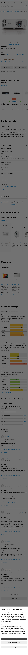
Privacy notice (11, 652)
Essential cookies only (14, 642)
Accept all (14, 639)
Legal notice (4, 652)
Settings (14, 647)
